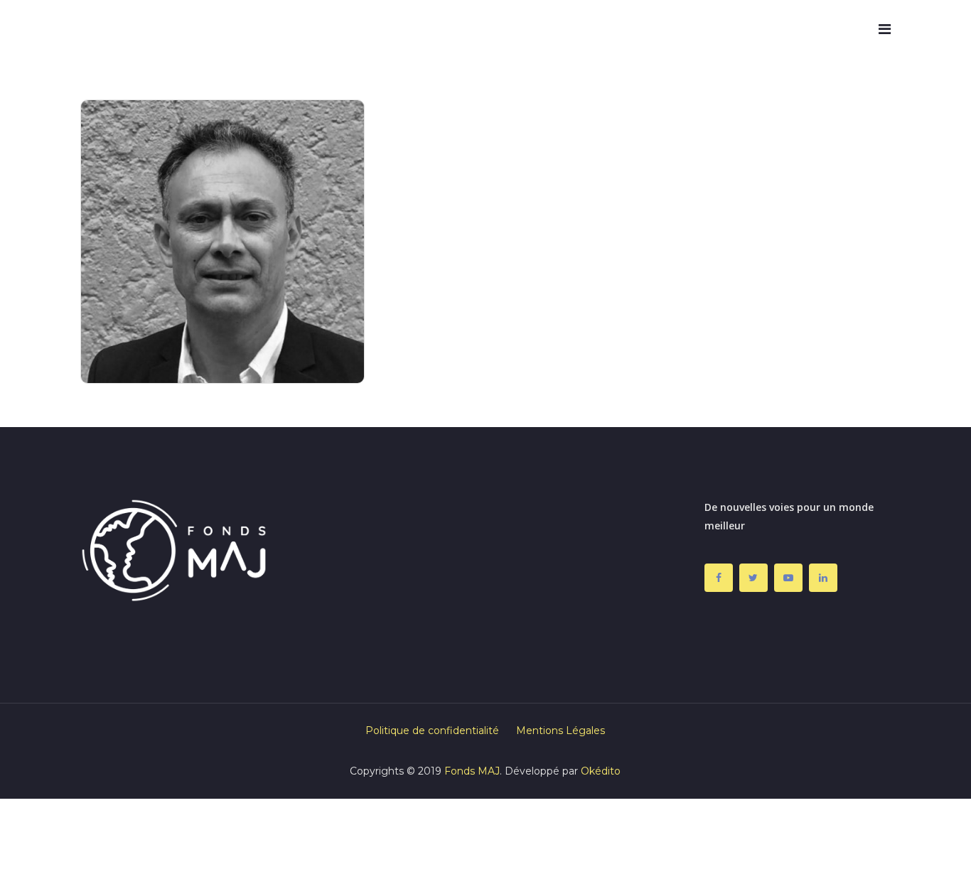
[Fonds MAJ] (126, 29)
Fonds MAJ (472, 771)
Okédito (601, 771)
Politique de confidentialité (432, 730)
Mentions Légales (560, 730)
